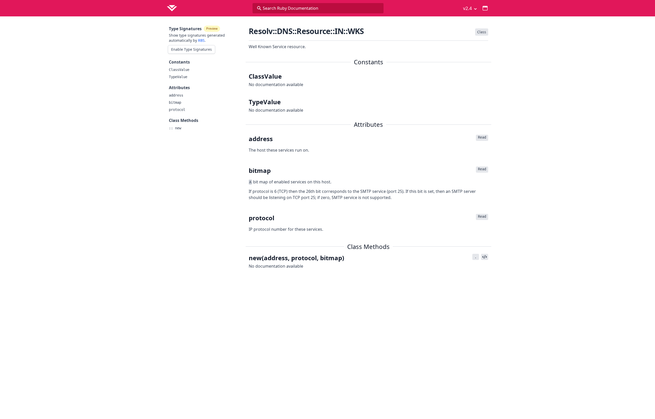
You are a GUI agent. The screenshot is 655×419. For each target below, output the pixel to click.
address (176, 95)
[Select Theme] (485, 8)
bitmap (175, 102)
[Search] (259, 8)
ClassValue (179, 70)
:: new (175, 128)
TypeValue (178, 77)
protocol (177, 110)
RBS (201, 40)
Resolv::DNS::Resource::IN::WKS (306, 31)
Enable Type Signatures (191, 49)
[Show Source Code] (484, 257)
